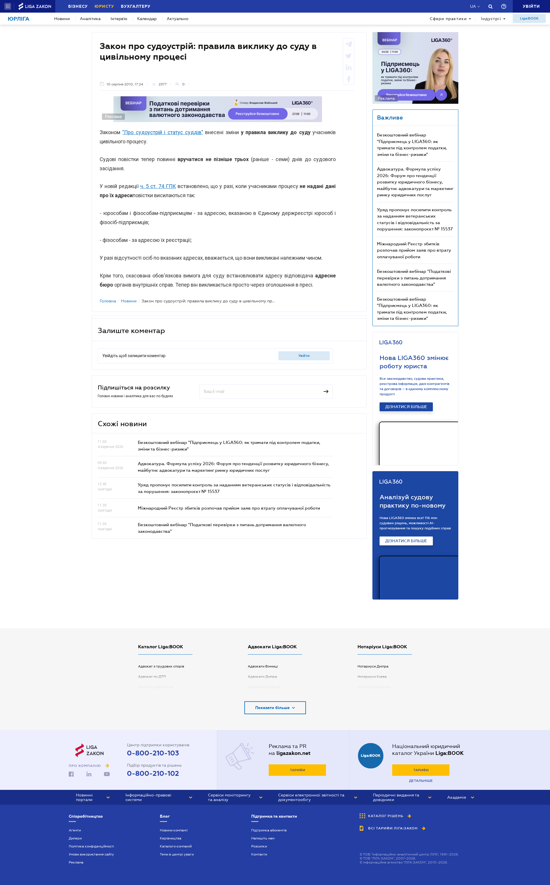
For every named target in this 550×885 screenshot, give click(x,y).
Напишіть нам (262, 838)
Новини (62, 18)
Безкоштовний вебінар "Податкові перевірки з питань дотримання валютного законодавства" (414, 278)
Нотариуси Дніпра (373, 666)
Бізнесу (78, 6)
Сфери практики (448, 18)
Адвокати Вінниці (263, 666)
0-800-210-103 (153, 753)
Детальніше (421, 781)
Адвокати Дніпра (262, 677)
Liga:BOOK (529, 18)
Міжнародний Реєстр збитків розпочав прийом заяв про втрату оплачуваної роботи (229, 507)
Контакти (259, 854)
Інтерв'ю (119, 18)
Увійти (304, 356)
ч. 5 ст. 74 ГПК (158, 186)
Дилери (75, 838)
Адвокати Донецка (264, 687)
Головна (108, 301)
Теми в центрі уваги (177, 854)
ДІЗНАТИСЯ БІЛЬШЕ (406, 406)
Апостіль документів (155, 687)
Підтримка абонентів (269, 830)
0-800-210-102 (153, 773)
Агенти (75, 830)
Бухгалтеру (135, 6)
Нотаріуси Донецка (374, 687)
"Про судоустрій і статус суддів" (162, 132)
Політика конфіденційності (91, 846)
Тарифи (297, 770)
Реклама (76, 862)
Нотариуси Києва (372, 677)
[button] (7, 6)
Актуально (177, 18)
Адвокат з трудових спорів (161, 666)
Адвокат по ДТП (152, 677)
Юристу (104, 6)
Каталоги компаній (176, 846)
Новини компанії (174, 830)
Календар (147, 18)
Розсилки (259, 846)
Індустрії (491, 18)
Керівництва (170, 838)
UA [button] (473, 6)
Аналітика (90, 18)
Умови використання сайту (91, 854)
